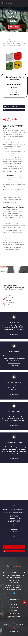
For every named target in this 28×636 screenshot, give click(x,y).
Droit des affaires (14, 613)
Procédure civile (14, 608)
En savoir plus (14, 334)
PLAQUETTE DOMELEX (11, 106)
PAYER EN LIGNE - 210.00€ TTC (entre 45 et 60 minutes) (14, 547)
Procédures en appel (14, 616)
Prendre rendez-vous (9, 551)
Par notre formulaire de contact (14, 542)
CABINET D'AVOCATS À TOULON (14, 16)
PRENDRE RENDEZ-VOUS (11, 110)
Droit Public (14, 604)
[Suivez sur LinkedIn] (14, 593)
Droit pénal (14, 610)
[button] (25, 602)
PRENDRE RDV (14, 27)
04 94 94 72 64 (15, 531)
